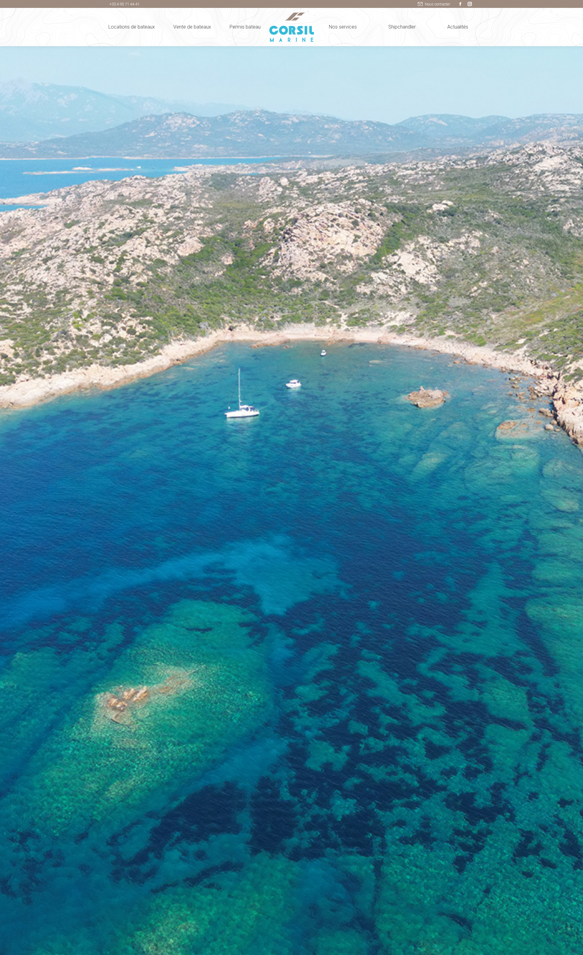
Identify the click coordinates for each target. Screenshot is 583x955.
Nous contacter (437, 4)
